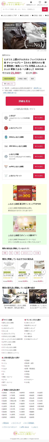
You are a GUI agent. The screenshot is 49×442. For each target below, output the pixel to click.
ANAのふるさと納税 (9, 336)
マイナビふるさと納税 (9, 350)
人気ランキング (30, 322)
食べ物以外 (28, 336)
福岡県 (32, 417)
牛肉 (4, 360)
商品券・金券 (29, 363)
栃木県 (5, 414)
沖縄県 (40, 409)
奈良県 (23, 414)
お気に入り (40, 4)
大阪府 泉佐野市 (9, 78)
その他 (37, 253)
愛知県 (23, 398)
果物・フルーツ (7, 377)
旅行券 (27, 366)
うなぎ (5, 368)
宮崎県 (40, 403)
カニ (4, 366)
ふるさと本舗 (7, 344)
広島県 (32, 401)
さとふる (5, 331)
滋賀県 (23, 403)
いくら (5, 363)
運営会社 (6, 423)
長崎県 (40, 395)
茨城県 (5, 412)
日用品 (27, 374)
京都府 (23, 406)
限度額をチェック (31, 4)
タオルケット (27, 253)
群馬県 (5, 417)
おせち (5, 385)
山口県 (32, 403)
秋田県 (5, 403)
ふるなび (5, 325)
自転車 (27, 371)
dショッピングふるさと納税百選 (12, 339)
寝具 (32, 78)
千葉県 (13, 395)
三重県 (23, 401)
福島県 (5, 409)
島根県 (32, 395)
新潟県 (13, 403)
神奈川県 (13, 401)
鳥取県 (32, 392)
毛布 (17, 253)
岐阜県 (23, 392)
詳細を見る (9, 25)
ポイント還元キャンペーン (11, 353)
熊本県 (40, 398)
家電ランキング (30, 328)
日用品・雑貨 (37, 15)
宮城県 (5, 401)
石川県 (13, 409)
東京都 (13, 398)
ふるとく (35, 427)
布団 (5, 253)
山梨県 (13, 414)
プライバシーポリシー (10, 427)
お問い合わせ (25, 427)
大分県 (40, 401)
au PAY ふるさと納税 (9, 342)
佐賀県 (40, 392)
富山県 (13, 406)
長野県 (13, 417)
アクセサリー (29, 379)
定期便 (27, 360)
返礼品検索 (25, 15)
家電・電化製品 (30, 368)
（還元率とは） (37, 88)
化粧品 (27, 377)
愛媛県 (32, 412)
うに (4, 371)
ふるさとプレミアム (9, 333)
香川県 (32, 409)
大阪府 (23, 409)
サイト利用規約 (29, 423)
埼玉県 (13, 392)
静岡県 (23, 395)
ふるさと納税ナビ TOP (9, 15)
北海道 (5, 392)
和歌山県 (23, 417)
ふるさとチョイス (8, 328)
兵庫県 (23, 412)
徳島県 (32, 406)
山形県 (5, 406)
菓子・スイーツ (7, 382)
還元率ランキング (30, 325)
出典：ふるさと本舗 (41, 50)
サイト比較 (8, 320)
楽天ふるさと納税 (8, 322)
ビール (5, 379)
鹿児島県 (41, 406)
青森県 (5, 395)
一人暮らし (28, 333)
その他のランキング (31, 339)
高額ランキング (30, 331)
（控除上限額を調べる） (9, 93)
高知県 (32, 414)
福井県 (13, 412)
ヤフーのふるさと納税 (9, 347)
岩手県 (5, 398)
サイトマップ (17, 423)
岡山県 (32, 398)
